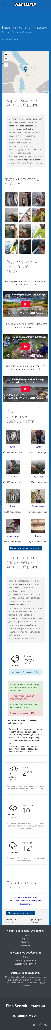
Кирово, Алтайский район (25, 897)
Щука (12, 447)
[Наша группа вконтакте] (46, 1025)
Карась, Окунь (13, 536)
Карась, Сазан (38, 506)
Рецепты (25, 942)
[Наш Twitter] (34, 1025)
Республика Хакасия (21, 32)
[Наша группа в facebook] (40, 1025)
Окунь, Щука (13, 476)
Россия (5, 32)
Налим (38, 536)
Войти (25, 957)
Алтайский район (10, 39)
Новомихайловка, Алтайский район (25, 901)
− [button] (6, 58)
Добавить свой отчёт (25, 964)
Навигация (25, 945)
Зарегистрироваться (25, 960)
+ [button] (6, 54)
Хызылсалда (26, 904)
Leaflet (45, 92)
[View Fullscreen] (6, 65)
